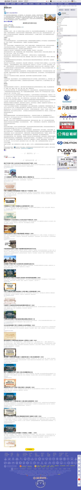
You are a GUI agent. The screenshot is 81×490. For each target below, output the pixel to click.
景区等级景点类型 (61, 18)
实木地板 (48, 454)
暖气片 (36, 453)
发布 (66, 1)
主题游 (59, 32)
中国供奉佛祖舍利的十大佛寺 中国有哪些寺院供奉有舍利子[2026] (20, 248)
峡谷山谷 (59, 46)
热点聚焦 (31, 3)
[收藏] (30, 9)
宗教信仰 (11, 223)
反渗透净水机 (37, 455)
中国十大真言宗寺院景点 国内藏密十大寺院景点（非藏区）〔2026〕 (20, 432)
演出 (59, 57)
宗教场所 (10, 196)
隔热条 (60, 455)
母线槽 (58, 82)
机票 (59, 63)
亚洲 (6, 281)
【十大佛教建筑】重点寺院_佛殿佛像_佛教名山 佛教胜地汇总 (19, 177)
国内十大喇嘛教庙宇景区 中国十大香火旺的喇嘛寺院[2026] (18, 372)
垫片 (66, 454)
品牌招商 (13, 3)
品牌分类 (55, 1)
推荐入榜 (68, 465)
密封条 (66, 453)
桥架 (48, 453)
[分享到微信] (4, 21)
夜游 (59, 56)
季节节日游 (60, 21)
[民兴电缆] (67, 98)
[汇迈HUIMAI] (67, 107)
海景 (59, 39)
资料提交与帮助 (72, 465)
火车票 (59, 65)
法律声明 (38, 466)
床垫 (57, 83)
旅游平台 (59, 68)
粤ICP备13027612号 (36, 475)
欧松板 (12, 454)
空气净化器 (25, 453)
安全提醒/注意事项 (61, 69)
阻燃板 (42, 455)
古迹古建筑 (12, 295)
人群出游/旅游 (60, 19)
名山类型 (59, 55)
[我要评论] (11, 21)
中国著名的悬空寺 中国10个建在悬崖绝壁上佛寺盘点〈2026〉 (19, 233)
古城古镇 (59, 49)
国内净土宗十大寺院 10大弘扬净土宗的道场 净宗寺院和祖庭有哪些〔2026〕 (22, 277)
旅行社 (59, 66)
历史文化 (11, 167)
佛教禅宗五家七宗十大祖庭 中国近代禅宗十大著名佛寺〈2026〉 (19, 387)
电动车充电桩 (59, 80)
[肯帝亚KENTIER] (67, 116)
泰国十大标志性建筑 (12, 12)
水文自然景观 (60, 30)
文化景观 (59, 33)
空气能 (42, 454)
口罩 (17, 453)
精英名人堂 (54, 3)
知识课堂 (43, 3)
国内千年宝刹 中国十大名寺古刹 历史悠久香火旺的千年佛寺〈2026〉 (21, 163)
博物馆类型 (60, 52)
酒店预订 (59, 70)
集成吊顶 (42, 453)
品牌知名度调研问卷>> (26, 1)
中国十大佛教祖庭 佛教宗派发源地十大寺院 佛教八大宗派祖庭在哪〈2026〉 (22, 291)
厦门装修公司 (61, 453)
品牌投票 (19, 3)
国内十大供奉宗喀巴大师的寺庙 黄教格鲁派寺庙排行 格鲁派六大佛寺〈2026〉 (23, 416)
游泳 (59, 48)
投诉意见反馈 (24, 466)
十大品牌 (37, 3)
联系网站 (59, 474)
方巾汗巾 (24, 455)
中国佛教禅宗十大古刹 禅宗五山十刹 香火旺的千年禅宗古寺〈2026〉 (21, 219)
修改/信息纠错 (30, 466)
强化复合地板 (59, 81)
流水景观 (59, 42)
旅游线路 (59, 22)
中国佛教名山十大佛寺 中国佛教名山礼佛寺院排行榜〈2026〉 (19, 206)
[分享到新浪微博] (7, 21)
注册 (63, 1)
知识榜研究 (44, 465)
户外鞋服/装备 (60, 28)
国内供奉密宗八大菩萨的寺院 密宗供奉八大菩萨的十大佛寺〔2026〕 (20, 340)
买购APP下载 (43, 466)
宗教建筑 (5, 196)
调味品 (36, 454)
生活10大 (60, 3)
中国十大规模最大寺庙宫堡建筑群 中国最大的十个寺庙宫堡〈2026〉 (20, 190)
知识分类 (58, 1)
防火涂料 (30, 453)
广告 (58, 169)
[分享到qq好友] (8, 21)
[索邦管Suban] (67, 125)
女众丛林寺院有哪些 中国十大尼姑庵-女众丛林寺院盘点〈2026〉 (20, 325)
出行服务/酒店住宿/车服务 (62, 25)
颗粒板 (18, 454)
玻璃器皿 (48, 455)
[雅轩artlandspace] (67, 143)
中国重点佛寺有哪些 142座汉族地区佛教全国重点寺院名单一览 (19, 319)
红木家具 (6, 455)
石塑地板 (6, 453)
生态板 (30, 455)
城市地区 (66, 3)
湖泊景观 (59, 45)
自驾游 (59, 26)
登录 (61, 1)
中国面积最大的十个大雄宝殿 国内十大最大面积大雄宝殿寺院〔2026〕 (21, 401)
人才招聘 (47, 466)
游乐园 (59, 59)
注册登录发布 (57, 465)
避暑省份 (59, 38)
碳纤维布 (54, 453)
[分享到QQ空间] (5, 21)
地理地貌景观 (60, 29)
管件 (54, 455)
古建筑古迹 (60, 53)
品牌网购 (25, 3)
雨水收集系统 (7, 454)
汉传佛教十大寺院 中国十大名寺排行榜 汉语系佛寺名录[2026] (19, 264)
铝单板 (12, 453)
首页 (8, 3)
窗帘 (57, 84)
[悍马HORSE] (67, 151)
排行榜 (49, 465)
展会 (48, 3)
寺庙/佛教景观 (8, 167)
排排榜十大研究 (39, 465)
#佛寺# (5, 28)
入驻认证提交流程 (62, 465)
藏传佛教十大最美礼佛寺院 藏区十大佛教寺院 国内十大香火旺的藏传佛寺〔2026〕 (24, 357)
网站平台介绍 (52, 466)
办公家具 (60, 454)
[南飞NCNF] (67, 89)
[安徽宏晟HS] (67, 134)
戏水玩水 (59, 41)
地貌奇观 (59, 60)
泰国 (9, 27)
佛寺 (4, 167)
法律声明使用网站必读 (44, 475)
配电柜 (18, 455)
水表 (29, 454)
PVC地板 (66, 455)
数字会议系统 (25, 454)
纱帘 (11, 455)
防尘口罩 (54, 454)
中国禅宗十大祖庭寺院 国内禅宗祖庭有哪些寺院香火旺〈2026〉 (19, 305)
